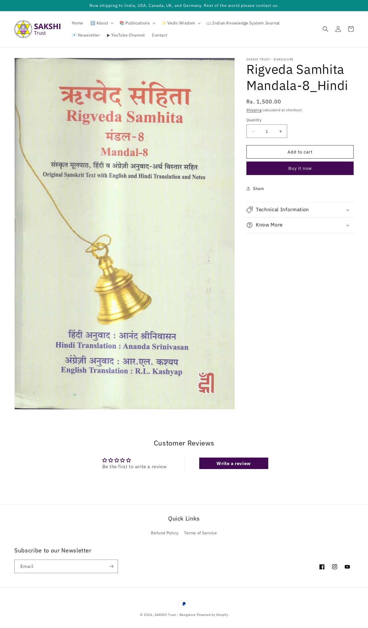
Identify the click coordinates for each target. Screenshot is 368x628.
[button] (101, 23)
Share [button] (258, 188)
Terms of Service (200, 532)
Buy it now (300, 168)
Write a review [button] (233, 463)
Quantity (253, 120)
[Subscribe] (111, 566)
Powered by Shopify (212, 615)
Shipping (254, 110)
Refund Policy (164, 532)
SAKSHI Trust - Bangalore (175, 615)
